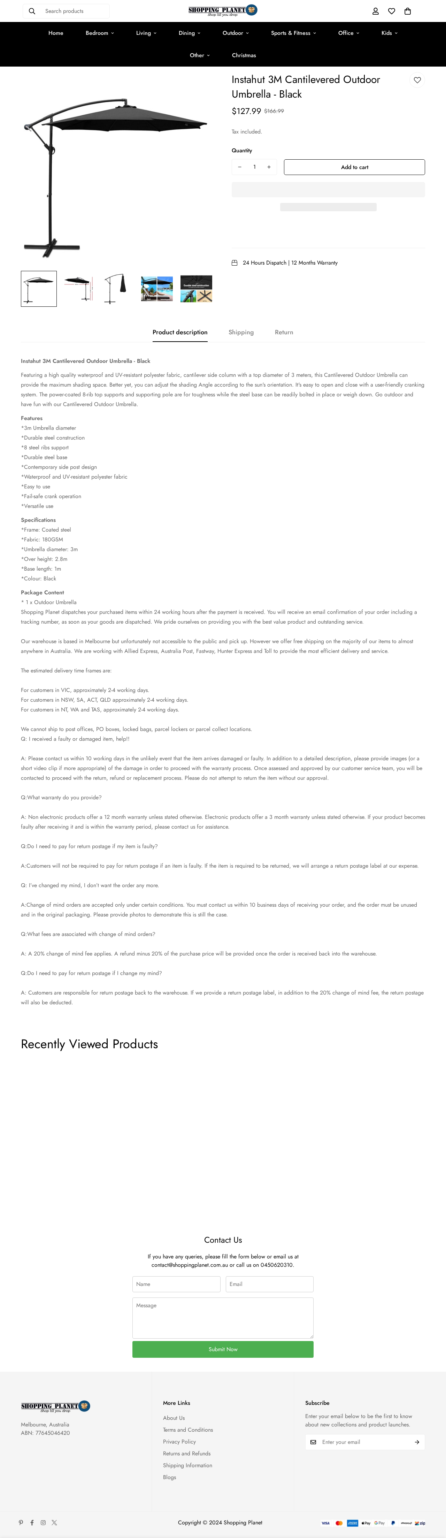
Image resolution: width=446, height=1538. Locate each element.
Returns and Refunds (186, 1453)
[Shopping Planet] (223, 11)
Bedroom (97, 33)
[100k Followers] (43, 1522)
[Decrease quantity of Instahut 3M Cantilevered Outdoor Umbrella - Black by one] (239, 167)
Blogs (169, 1477)
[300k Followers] (32, 1522)
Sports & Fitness (290, 33)
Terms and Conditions (188, 1430)
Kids (387, 33)
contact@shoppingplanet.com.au (190, 1265)
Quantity (242, 150)
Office (346, 33)
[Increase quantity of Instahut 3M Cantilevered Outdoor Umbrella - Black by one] (269, 167)
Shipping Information (187, 1465)
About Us (174, 1418)
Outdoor (233, 33)
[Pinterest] (21, 1522)
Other (197, 55)
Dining (187, 33)
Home (55, 33)
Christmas (244, 55)
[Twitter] (54, 1522)
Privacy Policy (179, 1442)
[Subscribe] (417, 1442)
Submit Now (223, 1349)
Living (143, 33)
